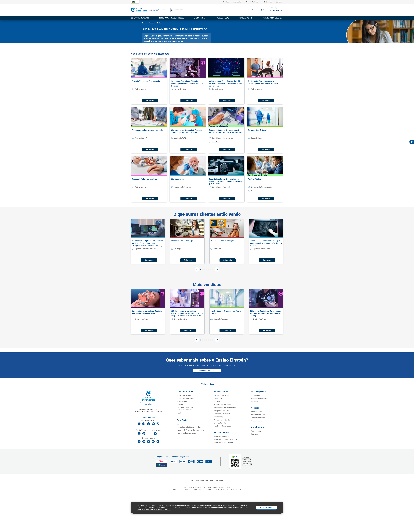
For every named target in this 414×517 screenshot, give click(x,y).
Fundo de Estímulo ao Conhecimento (190, 430)
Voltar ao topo (207, 384)
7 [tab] (212, 269)
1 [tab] (200, 269)
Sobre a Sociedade (184, 395)
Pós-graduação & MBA (222, 411)
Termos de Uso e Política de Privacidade (207, 480)
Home (144, 23)
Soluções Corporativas (259, 398)
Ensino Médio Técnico (222, 395)
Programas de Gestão (222, 420)
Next (217, 269)
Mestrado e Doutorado (222, 414)
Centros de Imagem (221, 436)
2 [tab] (202, 269)
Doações (226, 2)
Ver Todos (255, 401)
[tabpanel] (148, 241)
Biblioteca (180, 404)
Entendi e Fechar (266, 508)
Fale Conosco (267, 2)
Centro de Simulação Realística (225, 439)
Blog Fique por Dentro (185, 413)
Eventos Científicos (221, 423)
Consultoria (255, 395)
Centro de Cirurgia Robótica (224, 442)
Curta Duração (219, 417)
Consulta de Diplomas (259, 418)
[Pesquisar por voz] (172, 10)
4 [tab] (206, 269)
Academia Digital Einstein (223, 426)
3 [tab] (204, 269)
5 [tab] (208, 269)
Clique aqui (246, 458)
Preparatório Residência (223, 404)
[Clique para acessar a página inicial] (148, 12)
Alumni (179, 424)
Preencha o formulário (207, 371)
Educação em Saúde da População (189, 427)
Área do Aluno (237, 2)
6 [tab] (210, 269)
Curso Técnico (219, 398)
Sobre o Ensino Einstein (185, 398)
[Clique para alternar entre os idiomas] (135, 2)
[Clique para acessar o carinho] (262, 9)
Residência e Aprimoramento (225, 408)
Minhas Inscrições (257, 421)
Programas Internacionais (186, 433)
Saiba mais (150, 101)
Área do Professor (252, 2)
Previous (197, 269)
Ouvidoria (279, 2)
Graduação (218, 401)
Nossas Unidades (183, 401)
